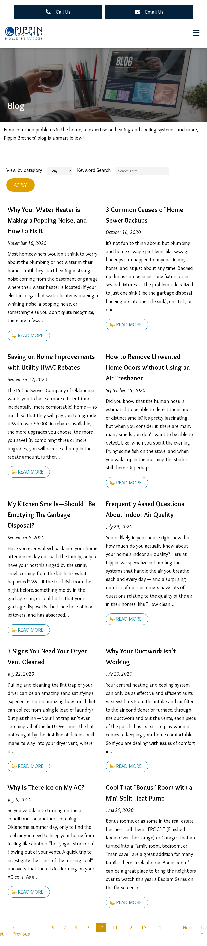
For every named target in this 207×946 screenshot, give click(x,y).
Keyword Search (94, 170)
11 (115, 928)
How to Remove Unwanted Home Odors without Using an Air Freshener (148, 367)
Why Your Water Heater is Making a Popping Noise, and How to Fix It (47, 220)
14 (158, 928)
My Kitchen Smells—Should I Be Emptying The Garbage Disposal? (51, 514)
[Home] (24, 33)
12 (129, 928)
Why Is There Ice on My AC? (46, 787)
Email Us (154, 12)
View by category (24, 170)
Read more (30, 335)
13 (144, 928)
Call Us (63, 12)
